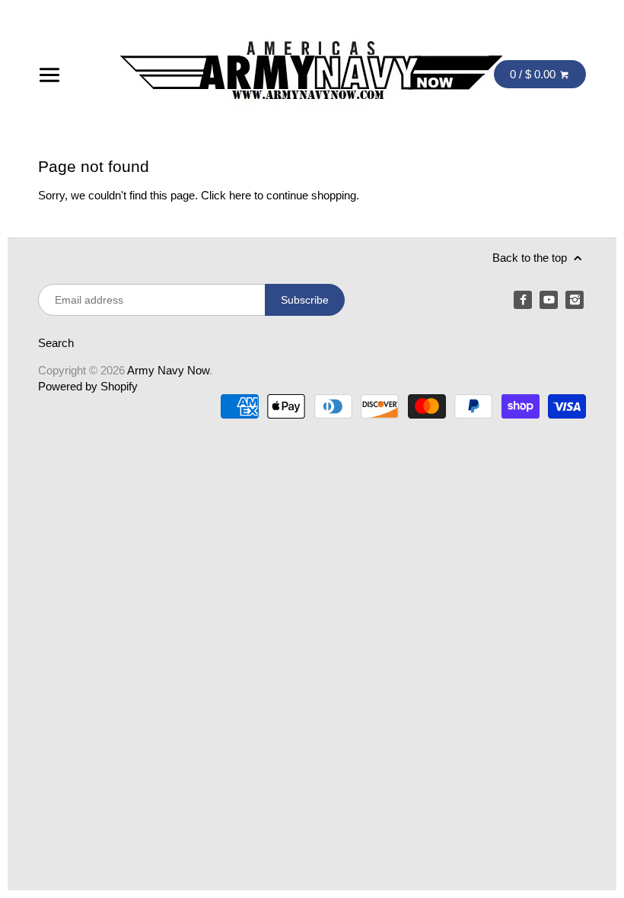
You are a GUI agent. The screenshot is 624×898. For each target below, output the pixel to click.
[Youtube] (549, 300)
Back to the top (531, 257)
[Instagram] (574, 300)
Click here (226, 195)
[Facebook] (523, 300)
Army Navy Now (168, 370)
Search (56, 342)
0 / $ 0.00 (534, 74)
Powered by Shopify (88, 386)
